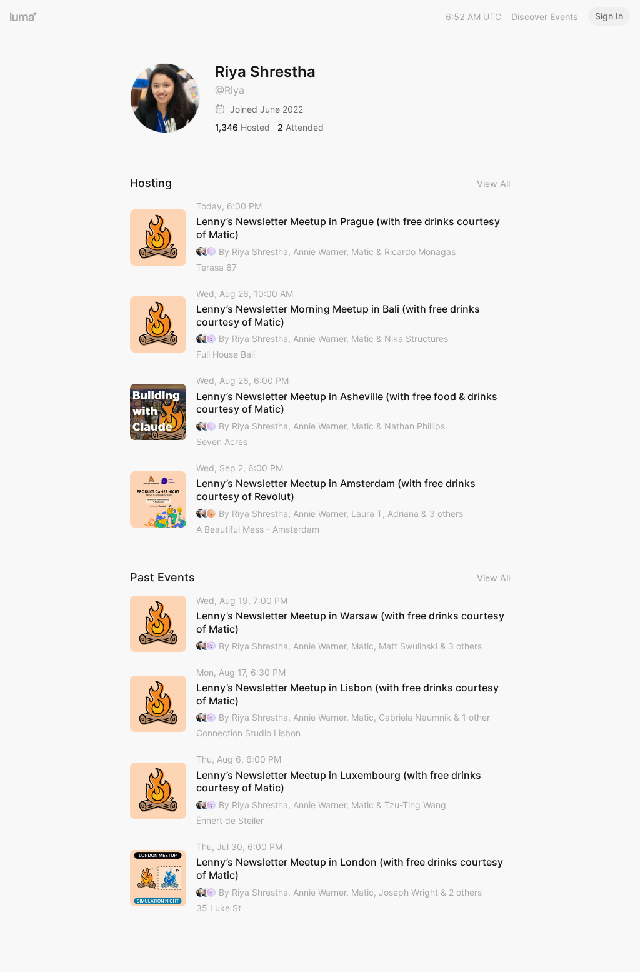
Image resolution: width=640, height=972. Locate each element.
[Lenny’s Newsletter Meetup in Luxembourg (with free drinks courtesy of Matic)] (320, 790)
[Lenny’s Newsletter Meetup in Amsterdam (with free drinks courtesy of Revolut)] (320, 499)
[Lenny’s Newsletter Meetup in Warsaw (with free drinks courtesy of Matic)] (320, 624)
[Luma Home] (24, 16)
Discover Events (544, 16)
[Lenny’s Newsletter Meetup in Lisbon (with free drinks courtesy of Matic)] (320, 704)
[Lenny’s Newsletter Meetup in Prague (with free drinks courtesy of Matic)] (320, 237)
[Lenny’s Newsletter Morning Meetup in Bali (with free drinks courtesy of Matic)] (320, 325)
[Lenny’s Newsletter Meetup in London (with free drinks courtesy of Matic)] (320, 878)
